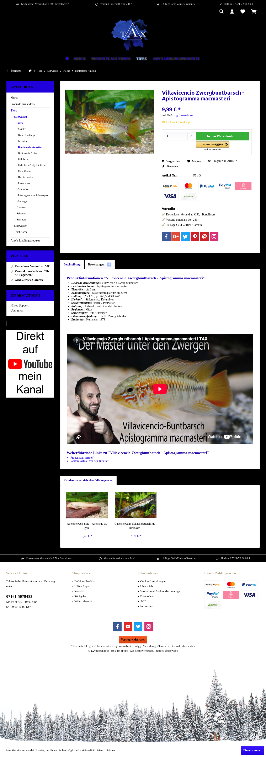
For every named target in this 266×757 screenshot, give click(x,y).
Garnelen (21, 207)
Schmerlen (22, 189)
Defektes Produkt (84, 581)
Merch (14, 97)
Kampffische (24, 171)
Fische (19, 122)
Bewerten (172, 166)
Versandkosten (126, 646)
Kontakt (79, 591)
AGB (143, 601)
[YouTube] (128, 626)
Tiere (14, 110)
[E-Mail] (204, 236)
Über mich (17, 310)
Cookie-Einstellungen (153, 581)
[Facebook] (166, 236)
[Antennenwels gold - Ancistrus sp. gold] (87, 505)
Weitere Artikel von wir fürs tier (89, 461)
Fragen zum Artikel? (224, 161)
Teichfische (20, 232)
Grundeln (22, 141)
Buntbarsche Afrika (27, 153)
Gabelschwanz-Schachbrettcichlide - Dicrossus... (136, 525)
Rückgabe (80, 596)
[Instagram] (214, 236)
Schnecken (21, 213)
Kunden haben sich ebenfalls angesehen (88, 480)
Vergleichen (172, 161)
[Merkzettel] (242, 12)
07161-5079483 (19, 596)
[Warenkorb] (254, 12)
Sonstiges (22, 201)
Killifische (22, 159)
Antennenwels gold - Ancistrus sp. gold (87, 525)
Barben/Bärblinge (26, 135)
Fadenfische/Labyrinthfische (31, 165)
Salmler (21, 129)
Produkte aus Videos (22, 104)
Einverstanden (252, 750)
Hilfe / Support (19, 305)
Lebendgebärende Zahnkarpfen (32, 195)
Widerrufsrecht (83, 601)
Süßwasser (20, 116)
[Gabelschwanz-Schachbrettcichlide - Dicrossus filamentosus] (136, 505)
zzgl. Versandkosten (184, 115)
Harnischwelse (25, 177)
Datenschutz (147, 596)
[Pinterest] (195, 236)
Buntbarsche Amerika (29, 147)
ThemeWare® (171, 650)
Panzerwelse (23, 183)
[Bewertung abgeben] (206, 103)
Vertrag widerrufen (133, 639)
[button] (213, 146)
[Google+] (175, 236)
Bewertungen (99, 264)
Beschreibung (72, 264)
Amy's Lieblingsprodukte (25, 240)
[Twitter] (185, 236)
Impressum (146, 606)
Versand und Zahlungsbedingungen (160, 591)
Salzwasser (20, 225)
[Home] (67, 58)
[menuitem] (254, 12)
